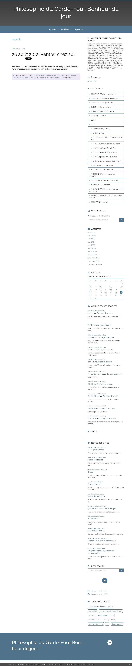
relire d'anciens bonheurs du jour (101, 607)
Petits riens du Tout (96, 496)
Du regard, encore (105, 313)
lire (107, 624)
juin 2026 (91, 239)
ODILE (90, 384)
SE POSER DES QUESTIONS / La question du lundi (105, 196)
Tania (90, 362)
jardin (51, 77)
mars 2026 (92, 248)
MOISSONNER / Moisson (100, 185)
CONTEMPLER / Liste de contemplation (105, 98)
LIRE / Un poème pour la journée (105, 157)
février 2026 (92, 251)
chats (37, 77)
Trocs (90, 472)
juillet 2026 (92, 235)
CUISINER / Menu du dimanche (102, 111)
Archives (65, 29)
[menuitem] (52, 29)
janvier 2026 (92, 255)
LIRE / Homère (98, 133)
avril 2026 (91, 245)
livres (47, 77)
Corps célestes (94, 484)
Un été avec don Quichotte (103, 165)
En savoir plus (90, 664)
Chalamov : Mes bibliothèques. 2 (102, 541)
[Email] (104, 580)
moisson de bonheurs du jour (111, 611)
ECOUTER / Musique (98, 116)
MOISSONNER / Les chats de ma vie (104, 180)
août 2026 (91, 232)
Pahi (90, 325)
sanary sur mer (109, 619)
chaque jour (29, 77)
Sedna (90, 350)
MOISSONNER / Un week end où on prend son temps (105, 190)
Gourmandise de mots (101, 128)
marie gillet (93, 611)
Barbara (91, 408)
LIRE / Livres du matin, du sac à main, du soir (106, 138)
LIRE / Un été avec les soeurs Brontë (106, 144)
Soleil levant (93, 518)
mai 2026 (91, 242)
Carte (93, 431)
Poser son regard (95, 460)
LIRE (92, 124)
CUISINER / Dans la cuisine (101, 107)
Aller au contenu (7, 2)
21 (116, 292)
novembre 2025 (93, 261)
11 (101, 289)
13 (111, 289)
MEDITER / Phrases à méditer (102, 170)
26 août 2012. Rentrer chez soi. (43, 54)
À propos (79, 29)
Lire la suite (92, 81)
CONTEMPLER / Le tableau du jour (104, 94)
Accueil (52, 29)
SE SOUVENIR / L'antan (99, 202)
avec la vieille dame (96, 624)
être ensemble (117, 624)
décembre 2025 (93, 258)
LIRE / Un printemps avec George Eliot (107, 161)
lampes (41, 77)
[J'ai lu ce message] (130, 664)
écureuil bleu (93, 396)
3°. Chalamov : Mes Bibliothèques (102, 508)
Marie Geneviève (95, 374)
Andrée (91, 337)
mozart (91, 615)
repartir (22, 77)
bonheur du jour (95, 619)
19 (106, 292)
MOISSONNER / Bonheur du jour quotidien (50, 75)
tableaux (57, 77)
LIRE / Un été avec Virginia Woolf (105, 152)
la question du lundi (105, 615)
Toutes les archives (95, 265)
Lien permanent (20, 75)
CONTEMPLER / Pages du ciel (102, 103)
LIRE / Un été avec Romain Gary (104, 148)
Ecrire (93, 120)
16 (90, 292)
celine (90, 313)
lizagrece (92, 418)
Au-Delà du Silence (96, 531)
